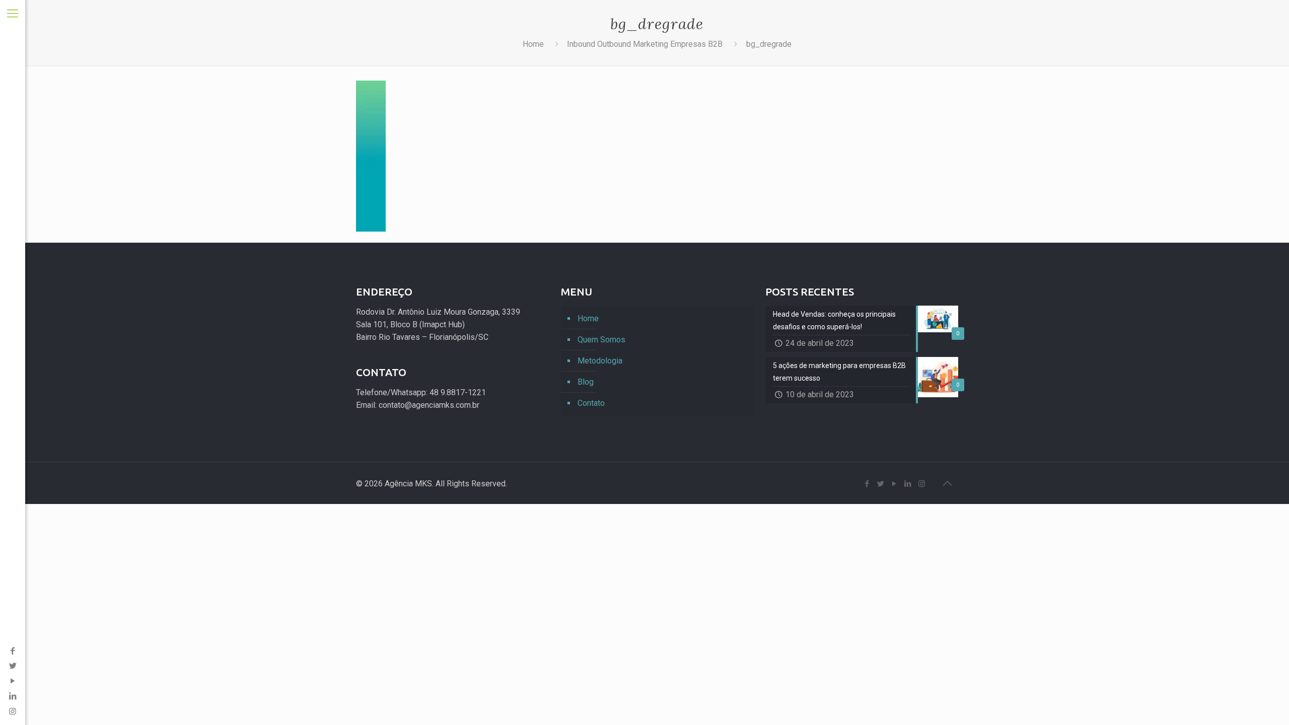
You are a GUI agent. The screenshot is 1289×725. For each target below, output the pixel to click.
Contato (591, 403)
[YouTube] (12, 681)
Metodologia (600, 361)
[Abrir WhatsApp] (1264, 699)
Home (533, 44)
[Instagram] (921, 483)
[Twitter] (12, 666)
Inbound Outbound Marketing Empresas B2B (645, 44)
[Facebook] (12, 651)
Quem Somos (601, 339)
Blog (586, 382)
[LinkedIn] (12, 696)
